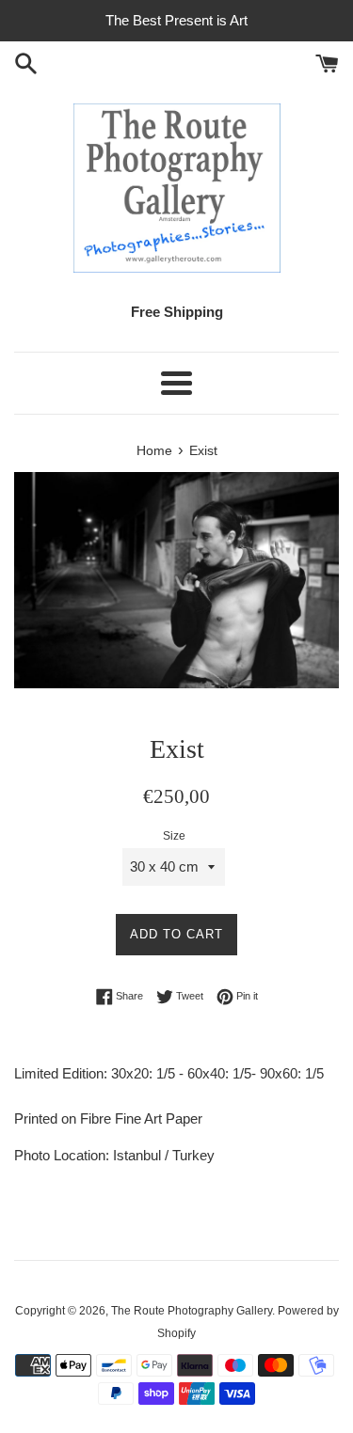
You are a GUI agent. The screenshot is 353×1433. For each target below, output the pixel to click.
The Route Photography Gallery (191, 1310)
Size (174, 835)
